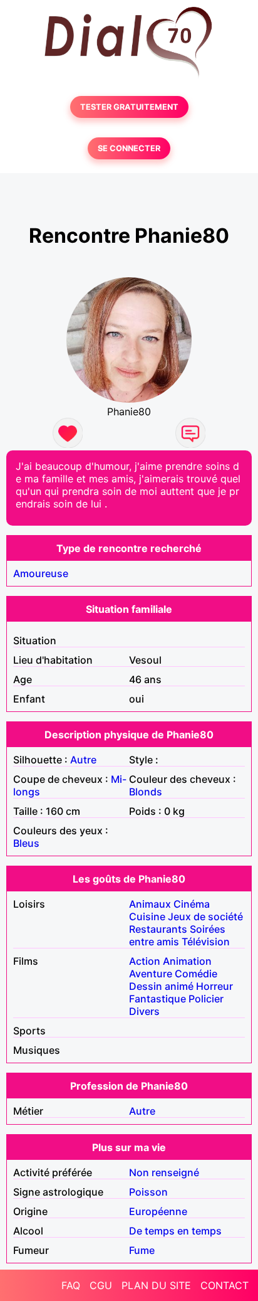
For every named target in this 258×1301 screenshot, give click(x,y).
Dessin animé (161, 986)
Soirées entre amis (177, 935)
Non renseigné (164, 1172)
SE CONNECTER (129, 148)
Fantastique (157, 998)
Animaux (150, 904)
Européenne (158, 1211)
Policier (206, 998)
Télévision (206, 941)
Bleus (26, 843)
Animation (187, 961)
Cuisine (147, 916)
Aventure (150, 973)
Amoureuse (40, 573)
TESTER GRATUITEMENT (129, 107)
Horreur (214, 986)
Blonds (145, 791)
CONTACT (224, 1285)
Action (144, 961)
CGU (101, 1285)
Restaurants (158, 929)
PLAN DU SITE (156, 1285)
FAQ (70, 1285)
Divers (144, 1011)
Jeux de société (205, 916)
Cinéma (191, 904)
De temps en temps (175, 1230)
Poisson (148, 1192)
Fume (142, 1250)
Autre (83, 759)
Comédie (196, 973)
